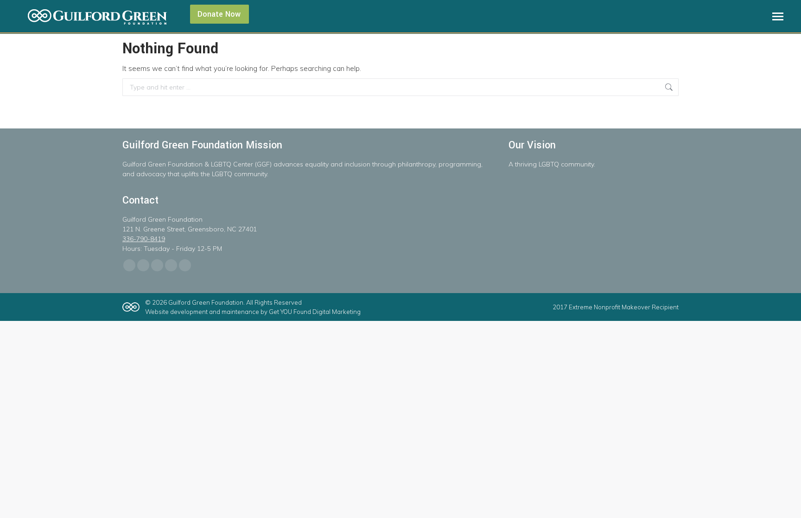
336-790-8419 (143, 239)
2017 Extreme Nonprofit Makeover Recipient (616, 307)
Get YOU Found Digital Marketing (315, 311)
